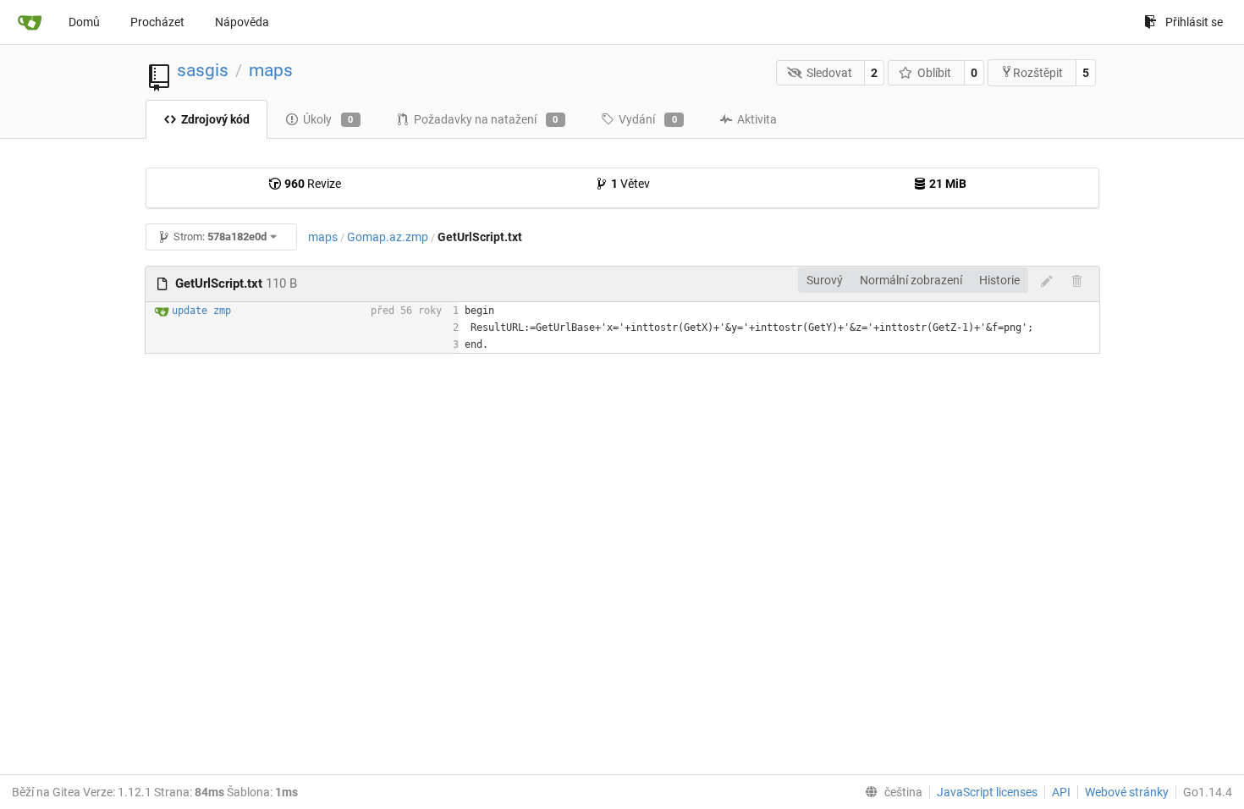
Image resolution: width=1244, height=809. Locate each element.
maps (271, 70)
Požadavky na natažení (486, 119)
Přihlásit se (1194, 22)
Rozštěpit (1038, 73)
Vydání (648, 119)
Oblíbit (934, 73)
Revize (312, 183)
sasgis (202, 70)
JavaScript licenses (987, 792)
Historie (999, 280)
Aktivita (757, 119)
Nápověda (242, 22)
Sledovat (829, 73)
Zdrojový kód (215, 119)
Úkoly (328, 119)
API (1061, 792)
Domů (84, 22)
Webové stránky (1127, 792)
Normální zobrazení (911, 280)
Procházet (157, 22)
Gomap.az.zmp (387, 237)
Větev (630, 183)
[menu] (890, 792)
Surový (824, 280)
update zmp (201, 310)
